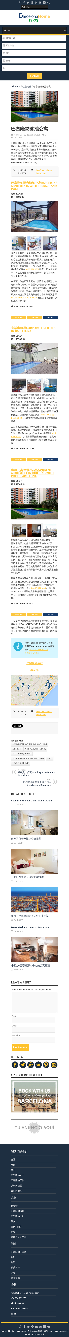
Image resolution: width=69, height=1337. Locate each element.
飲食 (13, 1232)
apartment (17, 749)
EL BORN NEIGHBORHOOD (24, 297)
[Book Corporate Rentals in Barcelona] (34, 358)
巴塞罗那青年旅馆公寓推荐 (26, 838)
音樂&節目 (16, 1226)
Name (15, 1016)
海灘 (13, 1262)
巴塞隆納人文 (17, 1175)
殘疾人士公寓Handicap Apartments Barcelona (36, 773)
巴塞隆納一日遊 (18, 1252)
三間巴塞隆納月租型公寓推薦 (27, 877)
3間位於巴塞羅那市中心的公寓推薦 (30, 965)
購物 (13, 1273)
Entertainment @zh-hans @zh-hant (28, 758)
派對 (13, 1257)
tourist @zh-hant (21, 763)
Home (17, 86)
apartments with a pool (35, 749)
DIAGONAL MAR (38, 588)
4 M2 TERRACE (32, 269)
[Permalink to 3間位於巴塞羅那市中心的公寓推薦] (34, 961)
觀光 (13, 1221)
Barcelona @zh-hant (22, 754)
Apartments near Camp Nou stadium (32, 800)
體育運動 (15, 1278)
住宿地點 (26, 86)
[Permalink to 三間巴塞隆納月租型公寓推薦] (34, 873)
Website (16, 1035)
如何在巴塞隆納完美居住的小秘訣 (30, 915)
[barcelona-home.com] (34, 19)
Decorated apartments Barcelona (30, 927)
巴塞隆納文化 (17, 1216)
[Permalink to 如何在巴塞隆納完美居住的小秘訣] (34, 911)
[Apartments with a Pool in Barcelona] (34, 690)
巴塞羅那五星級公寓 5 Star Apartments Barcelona (37, 783)
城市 (13, 1170)
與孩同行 (15, 1267)
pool (49, 758)
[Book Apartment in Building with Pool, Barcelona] (34, 503)
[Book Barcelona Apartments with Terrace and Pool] (34, 216)
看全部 (34, 670)
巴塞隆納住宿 (34, 663)
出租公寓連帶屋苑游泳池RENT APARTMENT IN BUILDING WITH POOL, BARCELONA (32, 473)
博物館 (14, 1205)
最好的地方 (16, 1191)
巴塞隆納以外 (17, 1211)
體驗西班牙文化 (18, 1237)
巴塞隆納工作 (17, 1180)
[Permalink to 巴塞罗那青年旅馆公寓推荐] (34, 834)
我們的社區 (16, 1185)
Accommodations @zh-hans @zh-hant (30, 744)
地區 (13, 1165)
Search (34, 75)
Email (14, 1025)
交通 (13, 1159)
